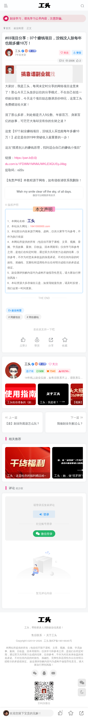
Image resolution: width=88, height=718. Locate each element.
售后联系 (36, 635)
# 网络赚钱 (33, 317)
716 (31, 371)
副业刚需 (19, 28)
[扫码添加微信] (82, 683)
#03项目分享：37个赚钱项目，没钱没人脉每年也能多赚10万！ (43, 40)
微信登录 (46, 534)
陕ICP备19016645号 (60, 640)
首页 (8, 28)
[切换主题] (82, 692)
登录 (46, 514)
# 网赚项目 (14, 317)
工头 (18, 51)
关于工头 (51, 635)
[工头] (44, 619)
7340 (52, 371)
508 (41, 371)
